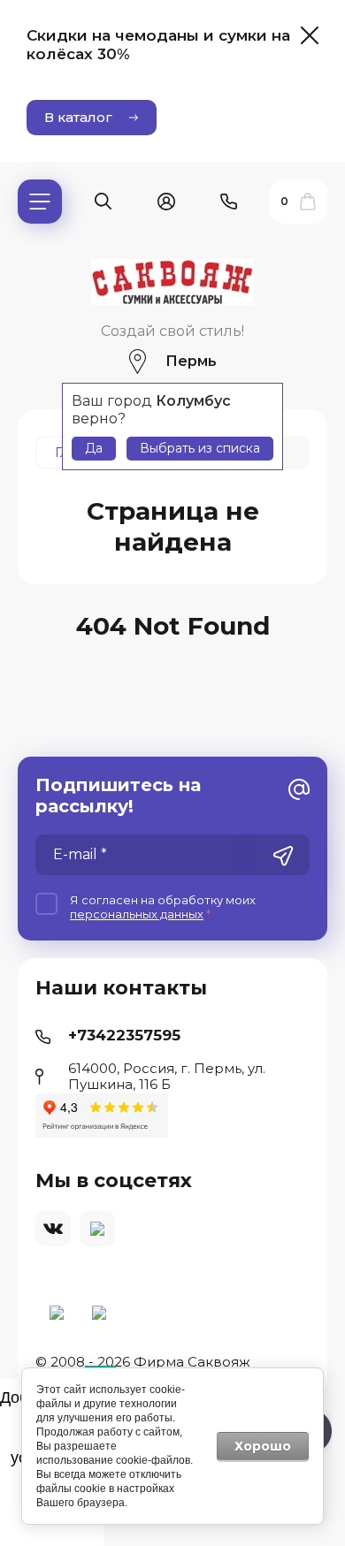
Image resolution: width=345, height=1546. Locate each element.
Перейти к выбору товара (172, 974)
